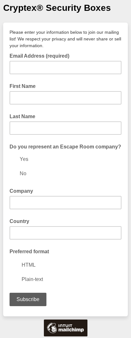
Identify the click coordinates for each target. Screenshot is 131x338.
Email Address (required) (41, 55)
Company (21, 191)
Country (19, 221)
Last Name (22, 116)
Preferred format (29, 251)
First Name (23, 86)
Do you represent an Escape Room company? (65, 146)
